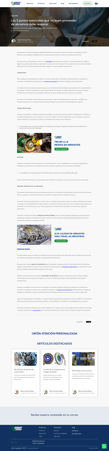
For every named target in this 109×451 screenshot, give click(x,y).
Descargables (73, 3)
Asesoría (56, 430)
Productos (42, 427)
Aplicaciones (42, 433)
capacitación (37, 310)
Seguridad (57, 436)
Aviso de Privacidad (93, 448)
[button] (43, 3)
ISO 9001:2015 (76, 434)
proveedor (49, 61)
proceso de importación (64, 290)
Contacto (87, 3)
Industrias (42, 430)
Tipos (40, 436)
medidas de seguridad (69, 267)
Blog (62, 3)
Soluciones (57, 427)
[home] (16, 3)
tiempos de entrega (51, 81)
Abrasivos (29, 3)
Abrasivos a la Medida (60, 433)
